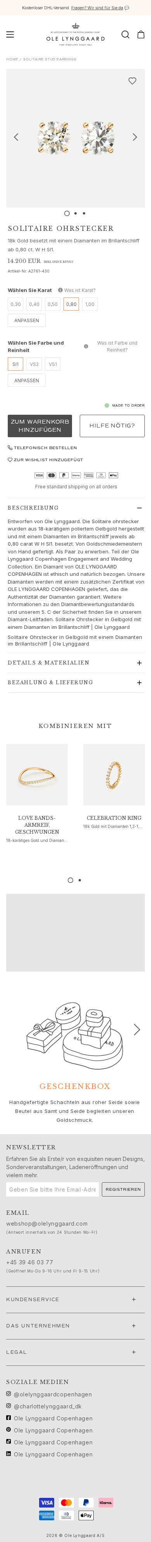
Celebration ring (114, 818)
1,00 (89, 304)
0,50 (53, 304)
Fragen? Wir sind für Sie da (97, 7)
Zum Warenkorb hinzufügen (40, 426)
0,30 (15, 304)
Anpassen (26, 320)
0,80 (71, 304)
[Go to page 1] (70, 880)
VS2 (34, 364)
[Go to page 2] (80, 880)
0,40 (34, 304)
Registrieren (123, 1189)
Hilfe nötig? (112, 425)
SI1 (15, 364)
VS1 (53, 364)
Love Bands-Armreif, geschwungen (37, 825)
